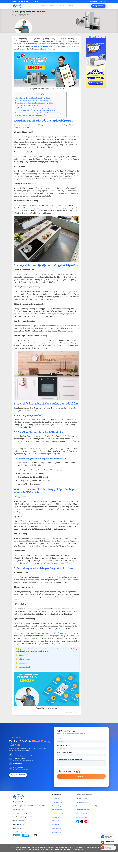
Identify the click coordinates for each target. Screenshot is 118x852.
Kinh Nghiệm (93, 1)
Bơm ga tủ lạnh (56, 832)
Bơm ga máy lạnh (57, 806)
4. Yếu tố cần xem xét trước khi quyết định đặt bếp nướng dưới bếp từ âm (40, 113)
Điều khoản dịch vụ (81, 798)
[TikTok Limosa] (81, 821)
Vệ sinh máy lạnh (57, 802)
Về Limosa (45, 6)
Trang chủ (15, 15)
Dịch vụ (52, 6)
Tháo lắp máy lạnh (57, 813)
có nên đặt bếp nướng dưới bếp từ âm (45, 46)
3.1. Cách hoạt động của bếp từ (27, 105)
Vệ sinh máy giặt (57, 821)
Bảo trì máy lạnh (57, 809)
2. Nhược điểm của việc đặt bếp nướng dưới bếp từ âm (33, 100)
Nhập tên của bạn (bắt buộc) (63, 739)
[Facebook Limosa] (77, 821)
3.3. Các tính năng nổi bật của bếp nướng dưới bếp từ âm (36, 110)
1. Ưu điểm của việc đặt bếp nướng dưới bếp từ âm (32, 98)
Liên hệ (70, 6)
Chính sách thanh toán (83, 809)
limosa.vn (21, 824)
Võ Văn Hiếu (29, 817)
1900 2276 (21, 809)
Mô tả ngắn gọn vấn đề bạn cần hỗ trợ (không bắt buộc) (70, 759)
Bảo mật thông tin (81, 813)
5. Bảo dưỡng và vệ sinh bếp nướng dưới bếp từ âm (32, 115)
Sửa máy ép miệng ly (24, 667)
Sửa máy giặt (56, 817)
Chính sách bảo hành (82, 802)
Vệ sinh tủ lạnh (56, 828)
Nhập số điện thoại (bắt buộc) (64, 745)
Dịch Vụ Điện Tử (23, 15)
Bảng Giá (62, 6)
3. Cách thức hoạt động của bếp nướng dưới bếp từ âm (34, 103)
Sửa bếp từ (21, 655)
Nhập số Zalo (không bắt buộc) (64, 752)
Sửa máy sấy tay (22, 663)
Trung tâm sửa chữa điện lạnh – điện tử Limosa (47, 633)
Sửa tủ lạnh (55, 824)
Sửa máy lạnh (56, 798)
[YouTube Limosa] (85, 821)
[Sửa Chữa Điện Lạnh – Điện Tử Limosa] (25, 6)
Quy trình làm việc (81, 817)
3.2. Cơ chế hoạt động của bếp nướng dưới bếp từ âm (35, 108)
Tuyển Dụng (102, 1)
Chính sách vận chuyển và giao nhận (87, 806)
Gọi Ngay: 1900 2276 (19, 775)
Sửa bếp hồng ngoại (24, 659)
